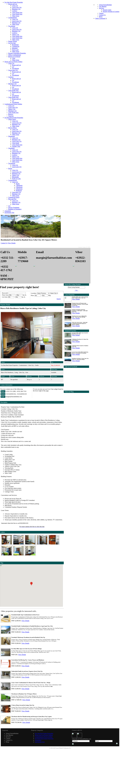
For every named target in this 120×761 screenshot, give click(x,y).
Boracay (10, 114)
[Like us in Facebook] (74, 737)
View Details (11, 243)
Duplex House (12, 41)
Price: (32, 295)
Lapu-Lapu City (17, 7)
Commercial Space (13, 197)
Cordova (14, 11)
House (10, 168)
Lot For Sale (12, 43)
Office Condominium (14, 55)
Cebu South (15, 143)
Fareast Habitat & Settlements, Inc (63, 748)
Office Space (12, 119)
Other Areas (15, 16)
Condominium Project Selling (13, 104)
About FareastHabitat (105, 5)
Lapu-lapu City (16, 192)
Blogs (100, 16)
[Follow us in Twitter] (79, 737)
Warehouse (11, 136)
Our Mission (102, 6)
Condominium (12, 17)
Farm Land (15, 50)
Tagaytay (11, 116)
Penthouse (19, 190)
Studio (18, 184)
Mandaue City (16, 9)
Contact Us (102, 15)
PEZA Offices (12, 128)
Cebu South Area (17, 12)
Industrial (15, 48)
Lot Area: (5, 297)
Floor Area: (5, 295)
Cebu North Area (17, 14)
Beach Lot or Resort (14, 56)
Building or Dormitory (15, 209)
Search (59, 299)
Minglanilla (15, 177)
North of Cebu (16, 178)
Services (101, 8)
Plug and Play (12, 199)
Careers (101, 13)
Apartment (11, 148)
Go (76, 290)
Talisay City (15, 34)
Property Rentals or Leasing (111, 11)
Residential (15, 44)
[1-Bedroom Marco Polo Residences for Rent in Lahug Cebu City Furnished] (7, 544)
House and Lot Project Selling (13, 61)
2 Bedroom (19, 187)
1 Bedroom (19, 185)
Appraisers (7, 211)
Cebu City (15, 5)
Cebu (13, 58)
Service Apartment (13, 207)
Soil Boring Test (9, 212)
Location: (33, 293)
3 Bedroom (19, 189)
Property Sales (107, 10)
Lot (13, 67)
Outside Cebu (16, 146)
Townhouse (11, 26)
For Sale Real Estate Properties (13, 2)
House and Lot (12, 4)
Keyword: (5, 293)
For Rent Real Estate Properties (13, 117)
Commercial (15, 46)
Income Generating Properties (17, 53)
